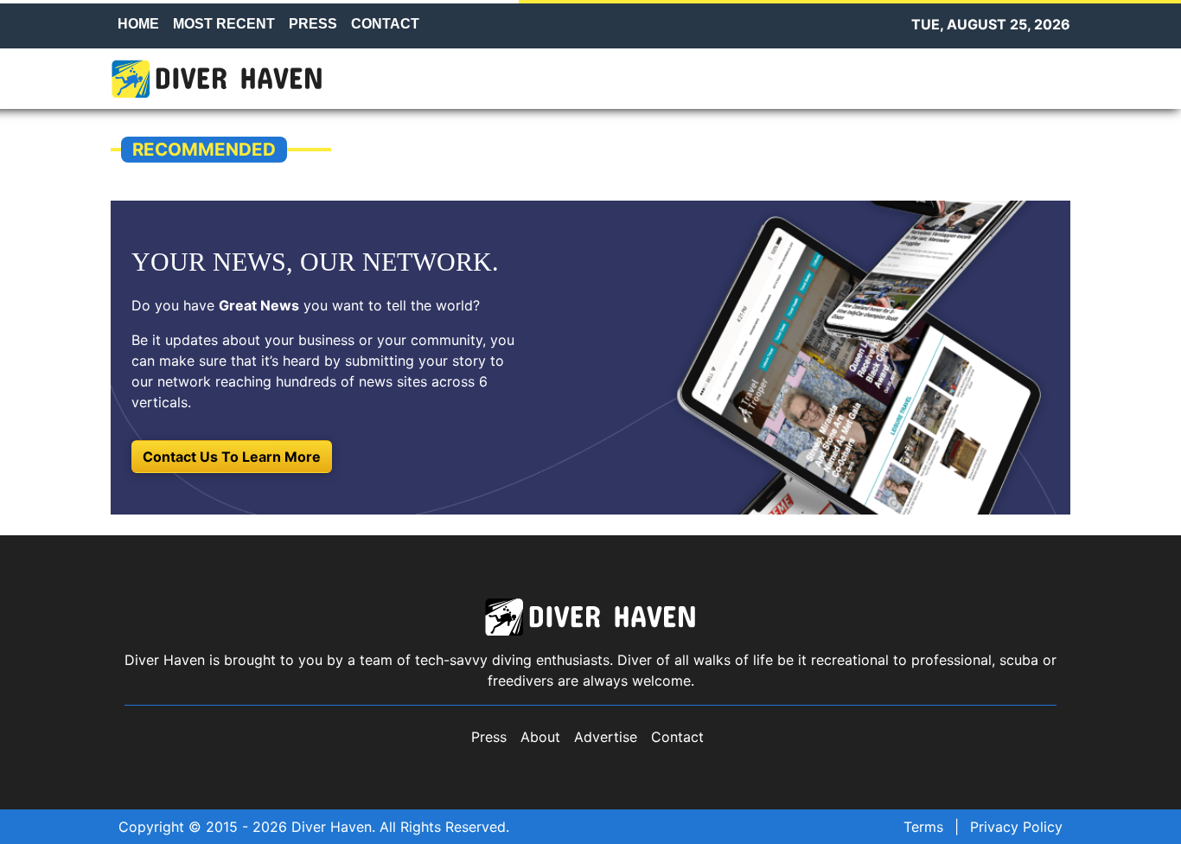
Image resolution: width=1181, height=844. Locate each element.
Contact (677, 736)
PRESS (313, 23)
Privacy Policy (1016, 826)
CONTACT (385, 23)
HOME (138, 23)
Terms (923, 826)
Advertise (605, 736)
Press (489, 736)
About (540, 736)
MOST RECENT (224, 23)
